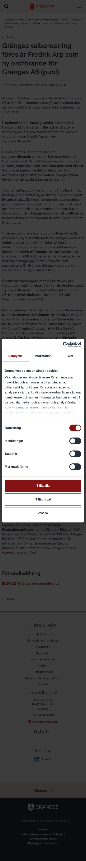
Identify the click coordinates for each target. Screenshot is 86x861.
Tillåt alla (43, 485)
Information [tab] (43, 356)
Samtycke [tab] (15, 356)
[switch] (75, 440)
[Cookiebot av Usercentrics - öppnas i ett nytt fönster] (63, 344)
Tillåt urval (43, 499)
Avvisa (43, 513)
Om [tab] (70, 356)
